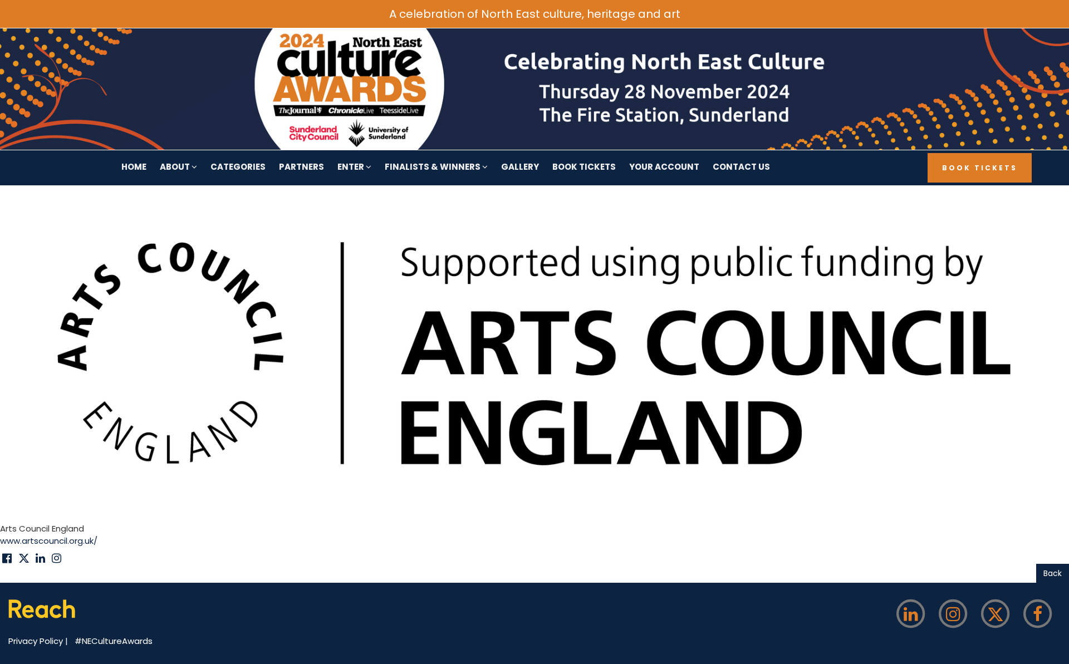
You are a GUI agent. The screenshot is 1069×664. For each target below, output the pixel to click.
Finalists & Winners (433, 167)
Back (1052, 573)
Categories (238, 167)
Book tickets (584, 167)
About (176, 167)
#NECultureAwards (114, 641)
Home (133, 167)
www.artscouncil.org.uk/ (48, 541)
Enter (351, 167)
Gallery (520, 167)
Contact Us (741, 167)
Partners (301, 167)
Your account (664, 167)
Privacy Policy (36, 641)
